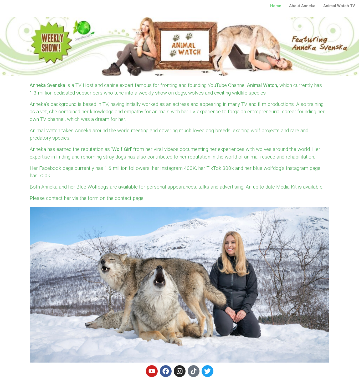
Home (275, 5)
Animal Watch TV (339, 5)
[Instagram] (180, 371)
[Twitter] (207, 371)
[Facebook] (166, 371)
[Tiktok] (193, 371)
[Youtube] (152, 371)
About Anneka (302, 5)
